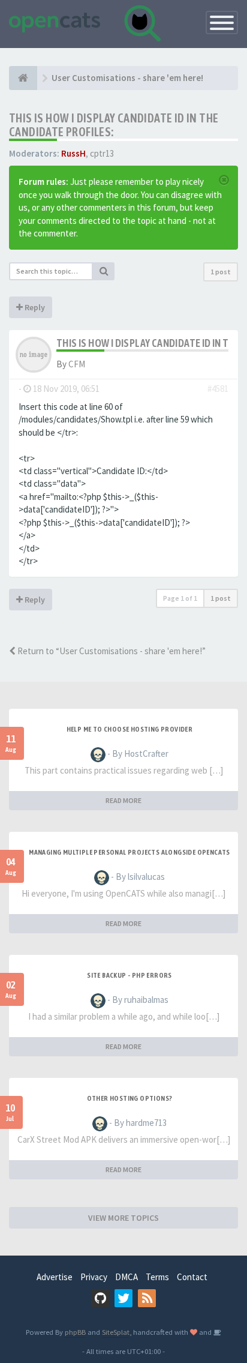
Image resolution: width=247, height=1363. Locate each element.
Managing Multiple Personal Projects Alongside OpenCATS (129, 852)
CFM (76, 364)
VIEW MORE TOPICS (123, 1217)
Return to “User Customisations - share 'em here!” (111, 651)
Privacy (93, 1277)
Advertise (55, 1277)
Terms (157, 1277)
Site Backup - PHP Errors (129, 975)
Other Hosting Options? (130, 1098)
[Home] (23, 78)
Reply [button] (34, 307)
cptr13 (102, 153)
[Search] (104, 271)
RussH (73, 153)
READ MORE (123, 800)
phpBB (75, 1332)
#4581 (217, 388)
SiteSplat (115, 1332)
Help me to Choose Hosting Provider (130, 729)
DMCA (126, 1277)
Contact (192, 1277)
